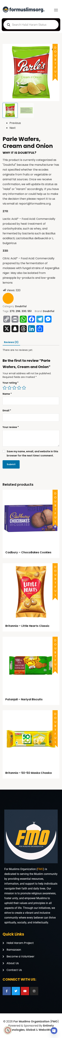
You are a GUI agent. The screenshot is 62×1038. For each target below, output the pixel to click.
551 (30, 311)
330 (24, 311)
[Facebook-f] (7, 991)
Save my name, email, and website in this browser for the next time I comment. (32, 453)
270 (12, 311)
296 (18, 311)
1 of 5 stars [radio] (5, 388)
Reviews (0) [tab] (11, 342)
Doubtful (21, 306)
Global (30, 1030)
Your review (11, 427)
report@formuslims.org (35, 204)
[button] (53, 50)
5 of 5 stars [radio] (24, 388)
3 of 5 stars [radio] (14, 388)
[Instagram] (34, 991)
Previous (15, 123)
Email (7, 410)
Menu (56, 10)
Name (7, 394)
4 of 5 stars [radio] (19, 388)
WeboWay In (47, 1030)
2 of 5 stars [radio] (9, 388)
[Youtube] (25, 991)
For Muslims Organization (31, 1021)
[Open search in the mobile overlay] (31, 24)
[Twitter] (16, 991)
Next (12, 128)
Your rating (10, 382)
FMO (40, 869)
